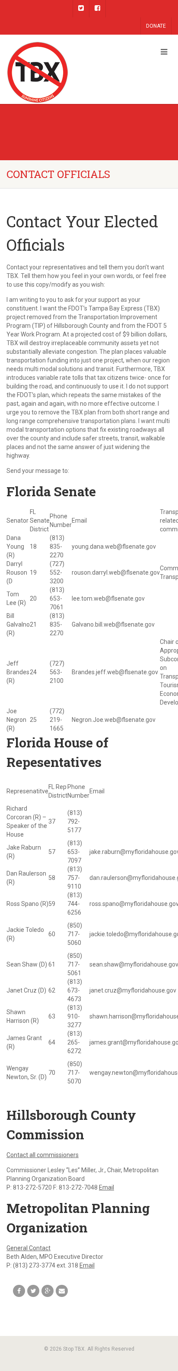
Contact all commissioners (42, 1154)
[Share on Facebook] (19, 1291)
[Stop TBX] (59, 72)
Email (106, 1187)
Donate (156, 26)
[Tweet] (33, 1291)
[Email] (62, 1291)
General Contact (28, 1248)
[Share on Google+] (47, 1291)
